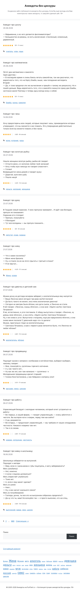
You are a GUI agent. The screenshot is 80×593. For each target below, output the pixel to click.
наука (15, 103)
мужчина (25, 569)
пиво (45, 569)
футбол (60, 573)
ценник (23, 389)
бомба (8, 103)
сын (48, 573)
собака (38, 573)
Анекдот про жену (11, 246)
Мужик (20, 561)
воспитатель (11, 340)
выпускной (10, 510)
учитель (9, 51)
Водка (5, 561)
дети (14, 565)
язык (21, 51)
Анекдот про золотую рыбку (16, 152)
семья (27, 573)
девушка (70, 561)
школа (30, 510)
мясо (16, 389)
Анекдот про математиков (15, 63)
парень (41, 569)
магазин (9, 389)
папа (36, 569)
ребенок (64, 569)
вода (8, 140)
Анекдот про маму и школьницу (18, 451)
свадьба (14, 573)
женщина (26, 189)
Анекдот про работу (12, 400)
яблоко (21, 340)
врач (55, 561)
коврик (9, 440)
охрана (22, 235)
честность (27, 440)
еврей (26, 565)
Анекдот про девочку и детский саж (19, 287)
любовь (63, 565)
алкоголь (35, 560)
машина (12, 569)
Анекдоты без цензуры (40, 5)
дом (23, 565)
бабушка (49, 561)
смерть (32, 573)
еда (31, 565)
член (16, 51)
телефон (54, 573)
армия (43, 561)
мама (18, 510)
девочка (60, 561)
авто (27, 561)
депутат (9, 235)
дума (16, 235)
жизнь (49, 565)
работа (55, 568)
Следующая (22, 521)
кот (58, 565)
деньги (9, 189)
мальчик (68, 565)
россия (7, 573)
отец (31, 569)
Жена (8, 275)
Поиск (5, 532)
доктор (18, 565)
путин (49, 569)
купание (14, 140)
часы (21, 140)
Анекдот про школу (12, 25)
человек (66, 573)
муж (18, 568)
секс (24, 510)
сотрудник (17, 440)
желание (17, 189)
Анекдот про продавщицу (15, 351)
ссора (14, 275)
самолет (22, 103)
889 (13, 521)
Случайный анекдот (12, 549)
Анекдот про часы (11, 114)
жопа (54, 565)
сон (43, 573)
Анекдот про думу (11, 200)
